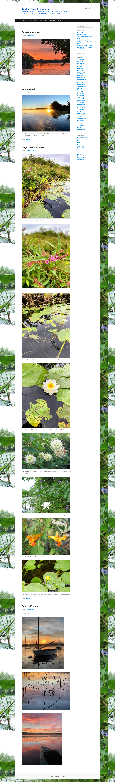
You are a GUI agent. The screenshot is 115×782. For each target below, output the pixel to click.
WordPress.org (81, 159)
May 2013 (79, 127)
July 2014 (79, 124)
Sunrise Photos (30, 606)
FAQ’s (41, 20)
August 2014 (80, 122)
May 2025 (79, 67)
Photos (28, 81)
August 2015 (80, 120)
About (29, 20)
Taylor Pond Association (36, 9)
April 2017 (80, 111)
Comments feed (81, 157)
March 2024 (80, 75)
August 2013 (80, 125)
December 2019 (81, 100)
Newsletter (52, 20)
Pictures (60, 20)
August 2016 (80, 115)
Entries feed (80, 156)
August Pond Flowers (33, 147)
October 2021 (80, 93)
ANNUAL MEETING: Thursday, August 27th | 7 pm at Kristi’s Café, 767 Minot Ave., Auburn (85, 47)
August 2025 (80, 63)
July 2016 (79, 116)
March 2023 (80, 83)
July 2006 (79, 131)
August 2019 (80, 102)
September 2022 (81, 86)
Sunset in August (31, 32)
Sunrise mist (28, 88)
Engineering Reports (82, 137)
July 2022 (79, 88)
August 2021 (80, 95)
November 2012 (81, 129)
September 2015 (81, 118)
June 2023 (80, 81)
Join (46, 20)
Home (23, 20)
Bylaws (35, 20)
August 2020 (80, 99)
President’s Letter (82, 40)
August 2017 (80, 109)
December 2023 (81, 77)
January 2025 (80, 70)
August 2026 (80, 59)
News (78, 141)
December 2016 (81, 113)
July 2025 (79, 65)
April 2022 (80, 91)
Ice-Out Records (81, 139)
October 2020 (80, 97)
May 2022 (79, 90)
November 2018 (81, 104)
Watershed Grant (81, 148)
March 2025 (80, 68)
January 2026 (80, 61)
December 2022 (81, 84)
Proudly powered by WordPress (57, 776)
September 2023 (81, 79)
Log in (79, 154)
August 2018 (80, 106)
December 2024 (81, 72)
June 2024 (80, 74)
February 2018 (81, 108)
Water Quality (80, 146)
